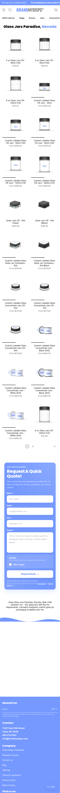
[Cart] (56, 10)
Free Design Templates (13, 750)
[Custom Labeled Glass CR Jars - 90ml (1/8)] (44, 124)
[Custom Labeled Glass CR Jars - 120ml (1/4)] (15, 164)
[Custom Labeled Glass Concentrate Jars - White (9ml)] (15, 414)
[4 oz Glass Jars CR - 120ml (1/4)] (15, 84)
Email (10, 505)
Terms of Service (8, 716)
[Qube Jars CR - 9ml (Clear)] (15, 204)
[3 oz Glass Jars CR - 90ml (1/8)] (44, 44)
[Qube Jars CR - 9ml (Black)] (44, 204)
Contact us (7, 760)
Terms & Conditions (11, 775)
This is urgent (19, 564)
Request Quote (28, 574)
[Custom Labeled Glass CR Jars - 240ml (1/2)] (44, 164)
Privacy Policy (41, 583)
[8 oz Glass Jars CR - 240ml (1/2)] (44, 414)
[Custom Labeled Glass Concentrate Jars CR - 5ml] (15, 287)
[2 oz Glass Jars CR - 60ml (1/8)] (15, 44)
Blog (4, 765)
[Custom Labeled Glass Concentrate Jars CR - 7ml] (44, 287)
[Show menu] (4, 10)
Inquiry (10, 530)
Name (10, 493)
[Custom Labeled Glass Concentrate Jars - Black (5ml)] (44, 329)
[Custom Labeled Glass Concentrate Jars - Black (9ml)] (44, 372)
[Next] (46, 446)
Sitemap (6, 770)
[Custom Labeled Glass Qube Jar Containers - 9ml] (15, 244)
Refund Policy (8, 785)
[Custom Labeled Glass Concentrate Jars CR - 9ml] (15, 329)
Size (9, 518)
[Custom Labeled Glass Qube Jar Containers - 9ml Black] (44, 244)
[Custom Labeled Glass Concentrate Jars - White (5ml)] (15, 372)
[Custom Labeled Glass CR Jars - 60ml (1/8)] (15, 124)
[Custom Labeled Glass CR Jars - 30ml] (44, 84)
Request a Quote (10, 755)
